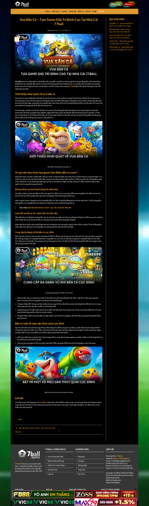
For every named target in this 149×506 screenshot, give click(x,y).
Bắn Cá (81, 11)
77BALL (47, 11)
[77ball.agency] (24, 4)
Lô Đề (94, 11)
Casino (64, 11)
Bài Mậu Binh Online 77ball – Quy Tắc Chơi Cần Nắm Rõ (49, 208)
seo (69, 30)
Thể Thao (56, 11)
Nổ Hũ (87, 11)
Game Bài (72, 11)
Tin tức (101, 11)
